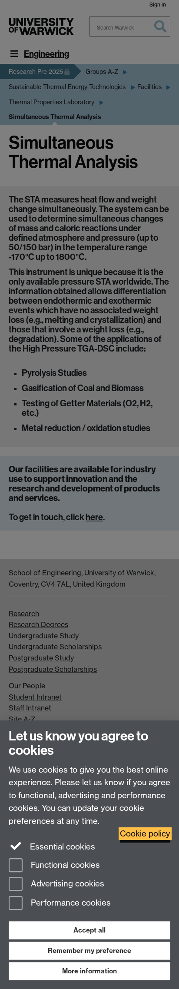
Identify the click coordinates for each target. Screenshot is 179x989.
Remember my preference (89, 950)
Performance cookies (70, 903)
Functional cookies (64, 865)
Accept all (89, 930)
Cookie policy (145, 834)
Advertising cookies (66, 884)
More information (89, 971)
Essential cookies (61, 847)
